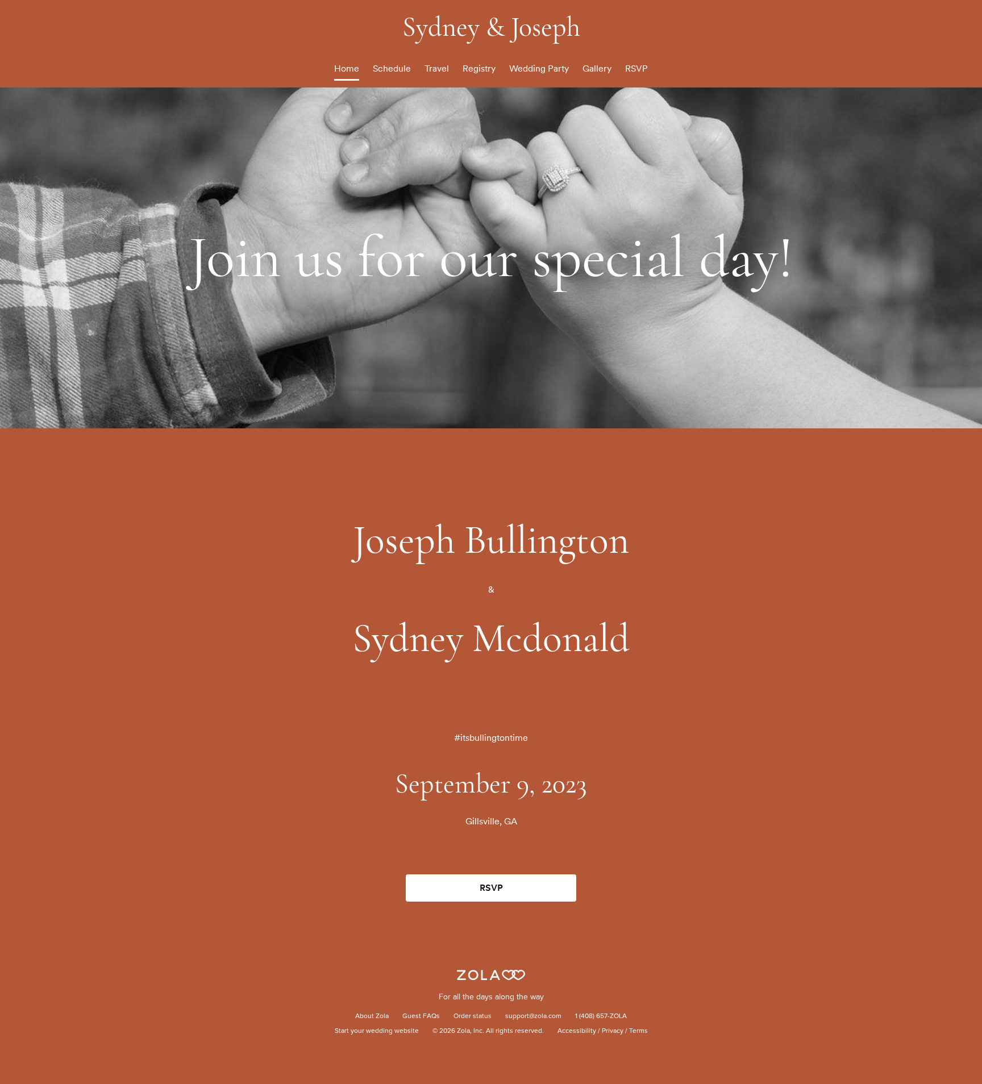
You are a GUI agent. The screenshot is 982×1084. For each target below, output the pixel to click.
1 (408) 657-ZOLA (601, 1016)
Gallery (596, 68)
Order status (472, 1016)
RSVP (636, 68)
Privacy (612, 1031)
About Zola (372, 1016)
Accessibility (576, 1031)
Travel (437, 68)
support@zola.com (533, 1016)
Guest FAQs (421, 1016)
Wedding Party (539, 68)
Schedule (392, 68)
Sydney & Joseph (491, 27)
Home (346, 68)
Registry (479, 68)
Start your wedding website (377, 1031)
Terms (638, 1031)
